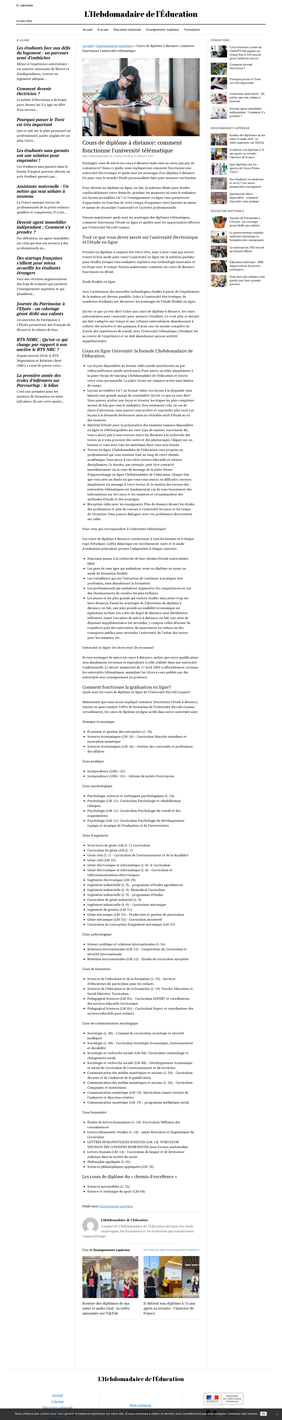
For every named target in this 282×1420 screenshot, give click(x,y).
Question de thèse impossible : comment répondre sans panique (244, 197)
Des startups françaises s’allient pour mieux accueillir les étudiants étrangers (39, 265)
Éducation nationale (127, 29)
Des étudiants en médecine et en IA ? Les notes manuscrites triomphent (247, 182)
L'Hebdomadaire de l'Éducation (141, 14)
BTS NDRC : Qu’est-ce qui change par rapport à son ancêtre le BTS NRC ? (42, 344)
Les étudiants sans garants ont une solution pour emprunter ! (43, 155)
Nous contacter (140, 1405)
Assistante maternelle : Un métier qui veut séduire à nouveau (43, 191)
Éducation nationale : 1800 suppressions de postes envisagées (246, 265)
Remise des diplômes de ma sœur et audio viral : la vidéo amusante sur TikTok (106, 1308)
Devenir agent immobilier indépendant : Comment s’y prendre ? (43, 227)
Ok (263, 1413)
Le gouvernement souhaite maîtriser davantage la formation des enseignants (247, 236)
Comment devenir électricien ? (34, 91)
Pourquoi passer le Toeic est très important (41, 122)
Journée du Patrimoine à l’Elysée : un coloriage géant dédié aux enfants (41, 308)
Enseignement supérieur (162, 29)
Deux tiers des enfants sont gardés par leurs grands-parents (247, 280)
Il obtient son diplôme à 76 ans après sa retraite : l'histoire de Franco (169, 1308)
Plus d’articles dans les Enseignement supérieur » (171, 1249)
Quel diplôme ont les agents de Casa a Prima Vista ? (244, 168)
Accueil (87, 29)
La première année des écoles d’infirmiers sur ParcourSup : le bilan (39, 380)
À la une (102, 29)
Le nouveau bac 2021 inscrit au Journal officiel (247, 249)
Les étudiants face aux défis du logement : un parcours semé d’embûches (43, 52)
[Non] (277, 1414)
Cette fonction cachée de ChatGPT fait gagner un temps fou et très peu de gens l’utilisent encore (246, 52)
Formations (192, 29)
